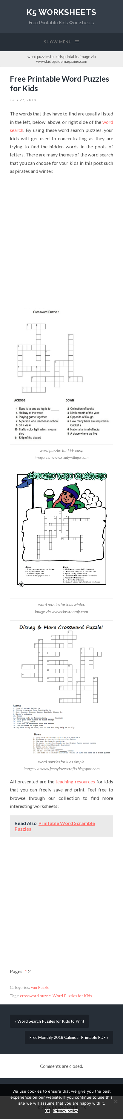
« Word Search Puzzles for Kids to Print (49, 1021)
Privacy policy (65, 1111)
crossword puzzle (35, 995)
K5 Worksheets (61, 12)
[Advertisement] (61, 242)
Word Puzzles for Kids (72, 995)
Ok (47, 1111)
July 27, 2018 (23, 100)
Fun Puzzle (40, 987)
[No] (116, 1101)
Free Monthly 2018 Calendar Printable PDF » (69, 1037)
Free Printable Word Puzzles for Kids (59, 83)
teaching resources (75, 781)
